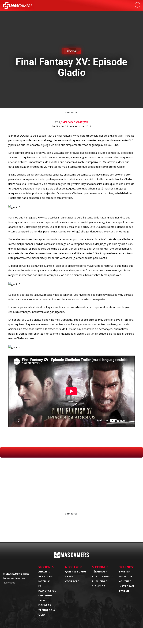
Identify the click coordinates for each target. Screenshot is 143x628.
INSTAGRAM (126, 586)
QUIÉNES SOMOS (76, 571)
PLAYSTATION (47, 590)
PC (40, 586)
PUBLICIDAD (100, 581)
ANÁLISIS (44, 571)
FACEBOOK (125, 576)
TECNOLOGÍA (46, 610)
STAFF (69, 576)
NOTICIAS (44, 581)
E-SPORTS (44, 605)
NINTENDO (45, 595)
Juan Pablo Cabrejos (74, 122)
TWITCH (124, 590)
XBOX (42, 600)
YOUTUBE (125, 581)
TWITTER (124, 571)
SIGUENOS (98, 586)
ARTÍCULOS (45, 576)
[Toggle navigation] (137, 5)
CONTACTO (72, 581)
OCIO (41, 614)
